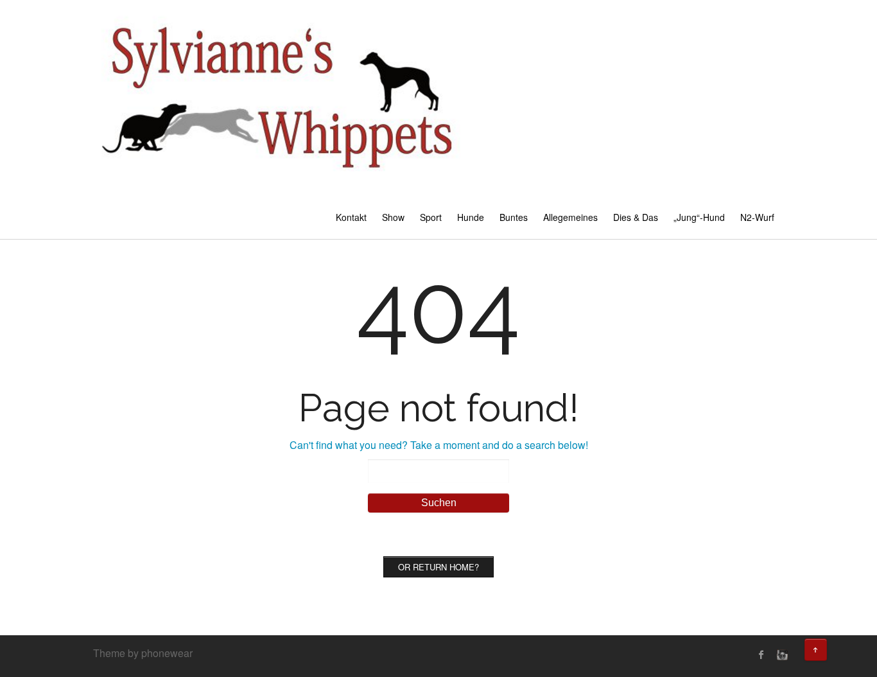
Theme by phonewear (143, 653)
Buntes (513, 217)
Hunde (470, 217)
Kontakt (351, 217)
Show (393, 217)
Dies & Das (635, 217)
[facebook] (761, 654)
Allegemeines (570, 217)
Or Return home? (438, 567)
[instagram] (780, 654)
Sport (431, 217)
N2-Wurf (757, 217)
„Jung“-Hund (699, 217)
